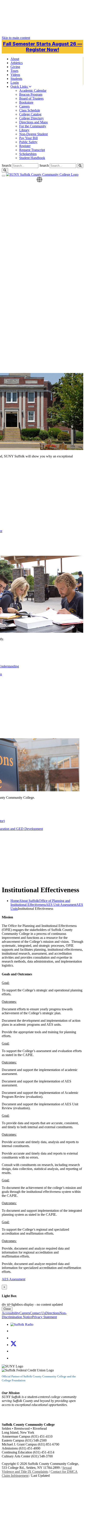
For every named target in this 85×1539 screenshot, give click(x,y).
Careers (24, 106)
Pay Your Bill (28, 138)
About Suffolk (29, 901)
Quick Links (19, 86)
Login (14, 82)
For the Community (32, 126)
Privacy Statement (44, 1317)
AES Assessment (13, 1279)
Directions (52, 1313)
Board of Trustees (31, 98)
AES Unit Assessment (61, 905)
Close (7, 1309)
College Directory (31, 118)
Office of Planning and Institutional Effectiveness (40, 903)
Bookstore (26, 102)
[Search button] (80, 165)
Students (16, 78)
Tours (14, 71)
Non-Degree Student (33, 134)
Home (14, 901)
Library (24, 130)
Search (44, 165)
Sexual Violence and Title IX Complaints (37, 1469)
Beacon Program (30, 94)
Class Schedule (29, 110)
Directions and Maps (33, 122)
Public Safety (28, 142)
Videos (15, 75)
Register (25, 146)
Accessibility (10, 1313)
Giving (15, 67)
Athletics (16, 63)
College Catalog (30, 114)
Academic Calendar (32, 90)
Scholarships (28, 154)
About (14, 59)
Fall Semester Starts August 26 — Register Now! (42, 46)
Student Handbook (32, 158)
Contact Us (37, 1313)
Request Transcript (32, 150)
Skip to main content (16, 38)
